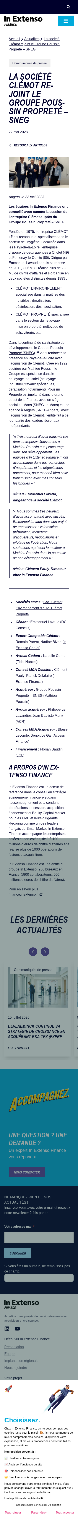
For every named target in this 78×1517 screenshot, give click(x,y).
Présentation (14, 1347)
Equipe (9, 1354)
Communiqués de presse (29, 63)
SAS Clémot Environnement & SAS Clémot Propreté (39, 608)
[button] (68, 7)
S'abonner (18, 1253)
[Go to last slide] (33, 951)
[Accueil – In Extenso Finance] (23, 21)
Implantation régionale (21, 1361)
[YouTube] (17, 1328)
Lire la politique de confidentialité (23, 1498)
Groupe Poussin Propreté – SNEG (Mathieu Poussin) (38, 695)
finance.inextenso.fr (24, 894)
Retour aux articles (30, 145)
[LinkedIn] (7, 1328)
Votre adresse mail (19, 1226)
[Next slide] (45, 951)
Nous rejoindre (15, 1368)
